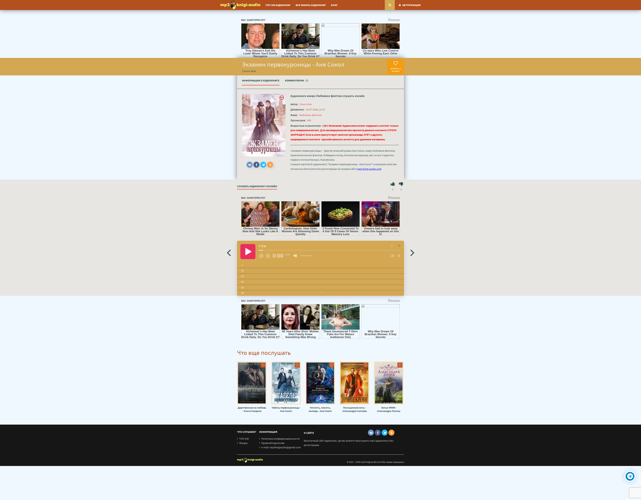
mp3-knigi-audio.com (369, 169)
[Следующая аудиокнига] (412, 252)
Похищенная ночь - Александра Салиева (354, 409)
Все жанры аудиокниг (311, 5)
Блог (334, 5)
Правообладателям (272, 443)
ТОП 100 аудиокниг (278, 5)
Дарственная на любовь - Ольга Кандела (252, 409)
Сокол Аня (305, 104)
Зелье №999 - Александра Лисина (388, 409)
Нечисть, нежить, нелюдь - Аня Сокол (320, 409)
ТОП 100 (244, 438)
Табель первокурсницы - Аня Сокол (286, 409)
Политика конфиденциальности (280, 438)
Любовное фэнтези (329, 96)
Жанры (243, 443)
